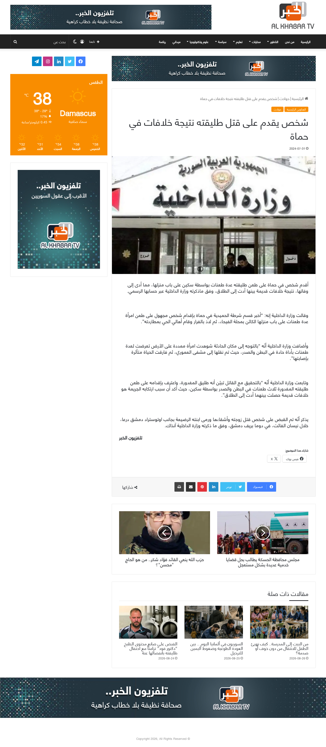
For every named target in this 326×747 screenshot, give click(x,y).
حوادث (284, 98)
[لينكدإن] (213, 487)
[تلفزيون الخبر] (292, 15)
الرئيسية (306, 41)
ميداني (176, 41)
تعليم (239, 41)
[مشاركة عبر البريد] (190, 487)
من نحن (289, 41)
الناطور (274, 41)
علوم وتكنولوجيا (199, 41)
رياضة (162, 41)
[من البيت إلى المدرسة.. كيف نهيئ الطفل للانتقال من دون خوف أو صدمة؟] (279, 622)
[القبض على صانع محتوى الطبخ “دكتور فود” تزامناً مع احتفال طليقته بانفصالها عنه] (148, 622)
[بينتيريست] (202, 487)
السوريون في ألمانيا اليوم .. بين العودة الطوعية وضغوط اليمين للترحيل (216, 647)
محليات (256, 41)
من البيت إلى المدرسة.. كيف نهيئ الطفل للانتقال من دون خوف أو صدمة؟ (279, 647)
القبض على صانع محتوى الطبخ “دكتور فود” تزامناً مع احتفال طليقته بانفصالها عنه (150, 647)
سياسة (222, 41)
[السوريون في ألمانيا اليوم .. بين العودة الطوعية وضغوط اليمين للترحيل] (213, 622)
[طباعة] (179, 487)
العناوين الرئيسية (296, 109)
